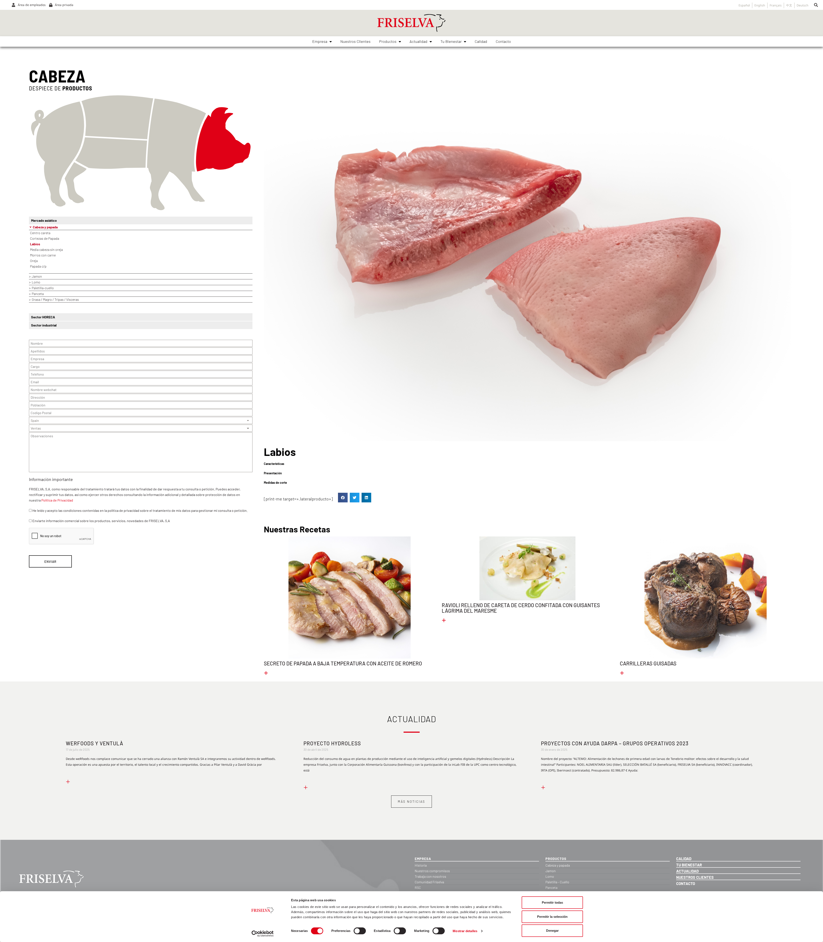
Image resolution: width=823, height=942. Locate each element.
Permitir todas (552, 902)
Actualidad (418, 41)
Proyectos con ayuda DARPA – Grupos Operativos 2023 (615, 743)
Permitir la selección (552, 916)
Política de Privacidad (57, 500)
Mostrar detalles (465, 931)
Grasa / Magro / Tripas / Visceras (55, 299)
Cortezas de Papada (44, 238)
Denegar (552, 930)
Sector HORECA (43, 317)
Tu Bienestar (451, 41)
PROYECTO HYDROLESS (332, 743)
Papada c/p (38, 266)
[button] (815, 5)
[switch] (360, 930)
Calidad (481, 41)
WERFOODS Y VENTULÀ (94, 743)
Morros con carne (43, 255)
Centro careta (40, 233)
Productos (387, 41)
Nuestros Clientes (355, 41)
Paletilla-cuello (43, 288)
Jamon (37, 276)
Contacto (503, 41)
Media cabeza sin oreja (46, 249)
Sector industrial (44, 325)
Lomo (36, 282)
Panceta (38, 294)
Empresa (319, 41)
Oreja (34, 261)
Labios (35, 244)
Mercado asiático (44, 220)
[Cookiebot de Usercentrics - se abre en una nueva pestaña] (262, 933)
